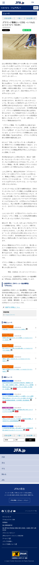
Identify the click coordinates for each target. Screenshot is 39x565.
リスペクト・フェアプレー (11, 8)
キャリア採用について (8, 544)
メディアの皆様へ (7, 541)
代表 (3, 457)
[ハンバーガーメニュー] (3, 2)
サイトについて (6, 517)
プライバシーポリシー (8, 533)
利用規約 (4, 522)
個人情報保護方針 (7, 525)
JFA (3, 480)
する (3, 468)
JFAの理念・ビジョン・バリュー (19, 500)
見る (3, 463)
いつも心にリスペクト (10, 314)
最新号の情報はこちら (12, 307)
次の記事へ (30, 18)
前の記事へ (9, 18)
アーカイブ (5, 538)
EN (33, 2)
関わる (4, 474)
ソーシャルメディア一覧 (31, 511)
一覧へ (19, 18)
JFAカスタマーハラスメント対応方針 (12, 535)
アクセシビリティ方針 (8, 519)
